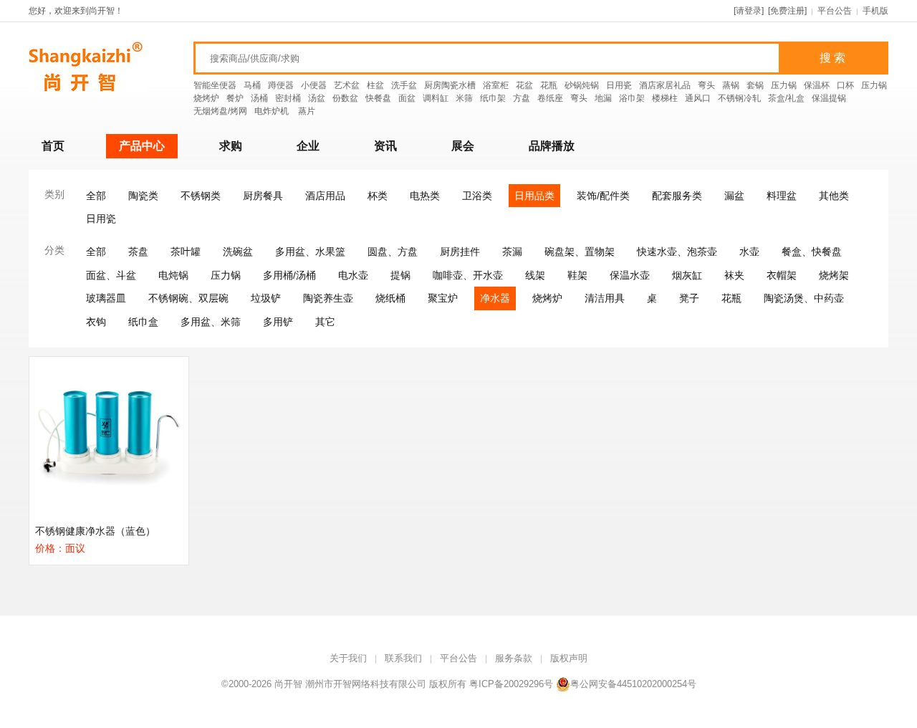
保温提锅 (829, 98)
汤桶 (259, 98)
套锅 (755, 85)
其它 (325, 321)
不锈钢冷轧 (739, 98)
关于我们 (348, 658)
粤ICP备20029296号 (511, 684)
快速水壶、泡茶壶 (677, 251)
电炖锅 (173, 275)
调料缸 (435, 98)
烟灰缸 (687, 275)
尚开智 (288, 684)
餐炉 (235, 98)
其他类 (834, 195)
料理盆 (782, 195)
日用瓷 (619, 85)
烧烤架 (834, 275)
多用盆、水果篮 (310, 251)
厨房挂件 (460, 251)
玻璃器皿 (106, 298)
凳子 (689, 298)
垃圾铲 (266, 298)
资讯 (385, 146)
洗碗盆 (238, 251)
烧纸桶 (390, 298)
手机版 (875, 11)
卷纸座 (550, 98)
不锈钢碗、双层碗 (188, 298)
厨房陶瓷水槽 (450, 85)
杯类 (378, 195)
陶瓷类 (143, 195)
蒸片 (306, 111)
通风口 (698, 98)
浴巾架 (632, 98)
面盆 (407, 98)
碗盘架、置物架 (579, 251)
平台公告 (834, 11)
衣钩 (96, 321)
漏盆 (734, 195)
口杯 (845, 85)
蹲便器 (281, 85)
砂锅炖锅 (582, 85)
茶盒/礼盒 (786, 98)
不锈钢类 (201, 195)
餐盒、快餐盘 (812, 251)
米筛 (464, 98)
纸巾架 (493, 98)
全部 (96, 195)
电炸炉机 (272, 111)
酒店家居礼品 (665, 85)
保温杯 (817, 85)
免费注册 (787, 11)
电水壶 (353, 275)
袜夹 (734, 275)
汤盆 (316, 98)
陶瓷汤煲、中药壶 (804, 298)
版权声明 (568, 658)
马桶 (252, 85)
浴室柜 (496, 85)
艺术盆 (347, 85)
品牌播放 (552, 146)
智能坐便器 (214, 85)
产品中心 (142, 146)
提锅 (400, 275)
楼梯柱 (665, 98)
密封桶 (288, 98)
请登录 (749, 11)
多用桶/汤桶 (289, 275)
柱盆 (375, 85)
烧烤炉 (206, 98)
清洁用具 (605, 298)
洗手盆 (404, 85)
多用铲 (278, 321)
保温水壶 (630, 275)
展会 (462, 146)
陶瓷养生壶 (328, 298)
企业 (308, 146)
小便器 (314, 85)
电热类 (425, 195)
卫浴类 (477, 195)
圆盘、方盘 (393, 251)
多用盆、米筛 (211, 321)
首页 (53, 146)
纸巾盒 (143, 321)
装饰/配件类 (603, 195)
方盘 (521, 98)
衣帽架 (782, 275)
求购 (230, 146)
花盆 (524, 85)
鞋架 (577, 275)
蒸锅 (730, 85)
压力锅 (784, 85)
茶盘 (138, 251)
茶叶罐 (186, 251)
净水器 (495, 298)
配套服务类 (677, 195)
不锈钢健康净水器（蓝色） (95, 531)
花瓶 (548, 85)
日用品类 (534, 195)
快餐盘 (378, 98)
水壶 (749, 251)
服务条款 (513, 658)
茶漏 (512, 251)
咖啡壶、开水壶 (468, 275)
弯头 (706, 85)
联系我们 (403, 658)
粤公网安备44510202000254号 (633, 684)
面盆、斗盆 (111, 275)
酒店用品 (325, 195)
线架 (535, 275)
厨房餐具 (263, 195)
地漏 (603, 98)
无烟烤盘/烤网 (220, 111)
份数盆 (345, 98)
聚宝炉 (443, 298)
